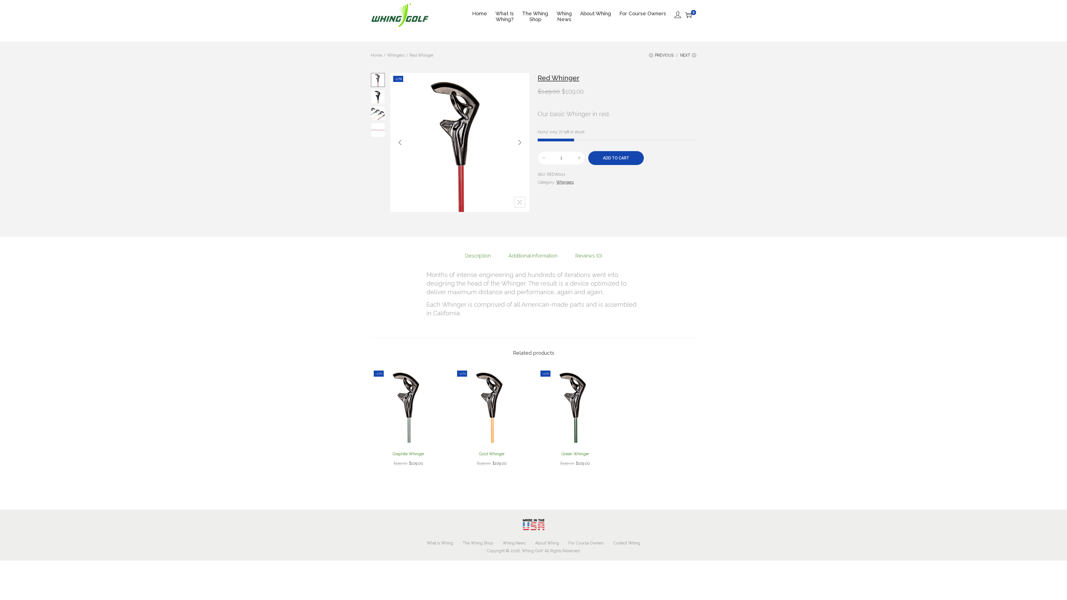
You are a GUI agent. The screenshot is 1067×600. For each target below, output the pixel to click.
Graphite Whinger (408, 454)
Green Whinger (575, 454)
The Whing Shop (478, 543)
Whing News (514, 543)
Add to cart (616, 158)
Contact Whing (626, 543)
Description (478, 256)
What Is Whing (440, 543)
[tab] (478, 256)
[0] (688, 15)
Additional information (532, 256)
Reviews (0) (588, 256)
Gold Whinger (492, 454)
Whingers (396, 55)
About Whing (547, 543)
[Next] (520, 142)
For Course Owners (586, 543)
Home (376, 55)
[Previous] (400, 142)
